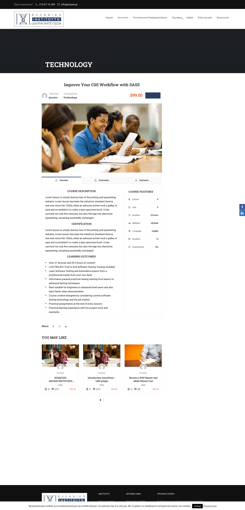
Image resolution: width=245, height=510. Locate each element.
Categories (70, 93)
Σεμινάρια (177, 17)
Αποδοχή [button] (197, 506)
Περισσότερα (210, 506)
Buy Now (153, 95)
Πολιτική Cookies (136, 501)
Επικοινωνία (223, 17)
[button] (100, 400)
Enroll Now (60, 356)
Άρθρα (190, 17)
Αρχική (109, 17)
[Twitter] (59, 326)
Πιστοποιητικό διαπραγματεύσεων (150, 17)
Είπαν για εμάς (205, 17)
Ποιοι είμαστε (106, 501)
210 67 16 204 (47, 4)
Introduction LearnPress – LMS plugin (102, 379)
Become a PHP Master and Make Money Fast (143, 379)
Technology (70, 97)
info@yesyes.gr (69, 4)
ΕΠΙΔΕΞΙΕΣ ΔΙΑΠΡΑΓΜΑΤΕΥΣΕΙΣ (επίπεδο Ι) (60, 379)
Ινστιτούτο (123, 17)
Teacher (54, 93)
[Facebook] (53, 326)
